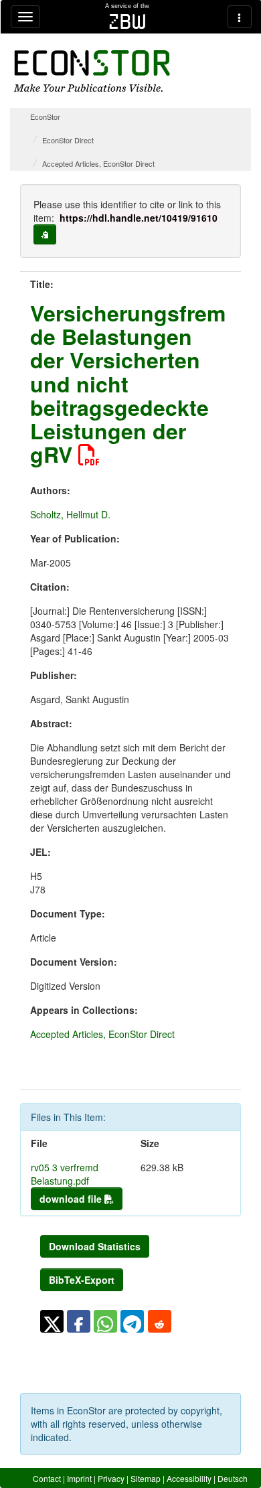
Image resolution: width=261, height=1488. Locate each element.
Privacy (111, 1478)
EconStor (45, 116)
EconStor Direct (68, 140)
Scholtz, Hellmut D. (70, 514)
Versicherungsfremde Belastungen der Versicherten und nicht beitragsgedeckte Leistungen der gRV (128, 383)
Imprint (79, 1478)
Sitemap (145, 1478)
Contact (47, 1478)
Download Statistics (95, 1246)
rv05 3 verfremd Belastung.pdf (64, 1174)
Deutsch (232, 1478)
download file (71, 1198)
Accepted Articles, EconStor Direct (98, 163)
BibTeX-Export (81, 1279)
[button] (52, 1321)
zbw (127, 21)
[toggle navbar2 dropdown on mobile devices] (240, 16)
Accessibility (189, 1478)
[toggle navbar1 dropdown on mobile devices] (25, 16)
